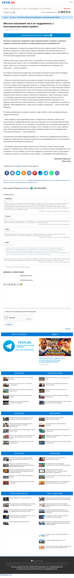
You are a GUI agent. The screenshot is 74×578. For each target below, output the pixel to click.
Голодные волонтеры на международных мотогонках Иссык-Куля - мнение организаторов (20, 425)
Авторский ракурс (16, 8)
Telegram (69, 12)
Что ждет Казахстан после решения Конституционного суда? (55, 458)
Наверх (68, 329)
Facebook (61, 12)
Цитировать (65, 211)
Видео (25, 8)
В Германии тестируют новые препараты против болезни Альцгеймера (56, 516)
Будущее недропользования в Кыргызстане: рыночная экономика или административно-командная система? (21, 471)
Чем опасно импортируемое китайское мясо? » (23, 182)
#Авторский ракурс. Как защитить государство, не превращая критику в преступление (22, 510)
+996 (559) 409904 (39, 188)
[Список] (19, 284)
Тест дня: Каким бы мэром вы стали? (55, 540)
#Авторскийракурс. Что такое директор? (20, 498)
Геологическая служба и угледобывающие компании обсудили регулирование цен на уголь (21, 459)
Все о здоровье (46, 8)
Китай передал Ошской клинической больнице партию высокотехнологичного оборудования (58, 498)
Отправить (9, 324)
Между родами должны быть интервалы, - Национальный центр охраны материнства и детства (57, 505)
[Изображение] (14, 284)
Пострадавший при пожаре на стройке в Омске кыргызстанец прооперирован (58, 402)
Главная (5, 17)
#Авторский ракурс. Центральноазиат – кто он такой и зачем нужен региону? (22, 516)
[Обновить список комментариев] (15, 194)
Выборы (6, 8)
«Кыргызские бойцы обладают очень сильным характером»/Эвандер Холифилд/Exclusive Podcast (52, 360)
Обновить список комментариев (18, 267)
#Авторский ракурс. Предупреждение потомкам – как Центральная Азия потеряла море (22, 504)
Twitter (59, 12)
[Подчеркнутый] (9, 284)
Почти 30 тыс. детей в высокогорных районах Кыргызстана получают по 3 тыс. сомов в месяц (21, 437)
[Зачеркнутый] (12, 284)
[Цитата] (17, 284)
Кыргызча (67, 8)
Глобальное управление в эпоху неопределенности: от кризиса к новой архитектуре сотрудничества (56, 471)
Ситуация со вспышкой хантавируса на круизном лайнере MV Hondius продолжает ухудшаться (57, 511)
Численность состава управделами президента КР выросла (19, 402)
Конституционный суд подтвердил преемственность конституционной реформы (57, 464)
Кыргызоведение (33, 8)
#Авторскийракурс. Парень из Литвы (19, 521)
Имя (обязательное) (26, 275)
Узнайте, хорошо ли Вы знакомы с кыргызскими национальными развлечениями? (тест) (58, 547)
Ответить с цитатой (53, 211)
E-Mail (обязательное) (26, 280)
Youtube (64, 12)
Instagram (67, 12)
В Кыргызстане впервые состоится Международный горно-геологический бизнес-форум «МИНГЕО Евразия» (22, 465)
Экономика (13, 17)
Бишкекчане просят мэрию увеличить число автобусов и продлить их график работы (21, 418)
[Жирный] (4, 284)
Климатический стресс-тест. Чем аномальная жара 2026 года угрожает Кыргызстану (57, 482)
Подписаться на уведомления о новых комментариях (20, 311)
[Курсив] (7, 284)
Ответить (42, 211)
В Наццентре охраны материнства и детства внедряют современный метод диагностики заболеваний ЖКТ (57, 523)
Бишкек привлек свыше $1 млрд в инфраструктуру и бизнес (54, 418)
